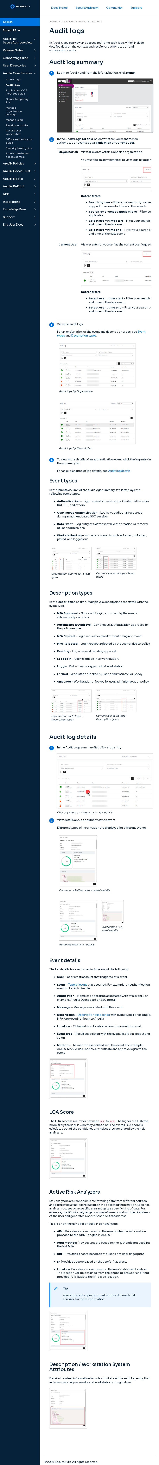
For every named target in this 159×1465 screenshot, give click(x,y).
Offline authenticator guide (19, 141)
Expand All (10, 30)
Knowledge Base (14, 209)
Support (9, 217)
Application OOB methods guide (16, 92)
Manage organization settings (14, 111)
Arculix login (13, 79)
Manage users (14, 120)
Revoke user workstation (13, 132)
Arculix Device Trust (16, 171)
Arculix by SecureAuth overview (17, 40)
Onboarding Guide (15, 58)
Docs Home (59, 7)
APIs (6, 194)
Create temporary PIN (17, 101)
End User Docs (13, 224)
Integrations (11, 202)
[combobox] (20, 22)
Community (114, 7)
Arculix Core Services (17, 73)
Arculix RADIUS (13, 186)
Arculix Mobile (13, 179)
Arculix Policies (13, 163)
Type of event (77, 984)
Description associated (94, 1015)
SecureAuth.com (87, 7)
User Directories (14, 65)
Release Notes (13, 50)
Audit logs (13, 85)
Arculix (53, 21)
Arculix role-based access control (17, 155)
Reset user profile (17, 125)
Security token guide (19, 148)
